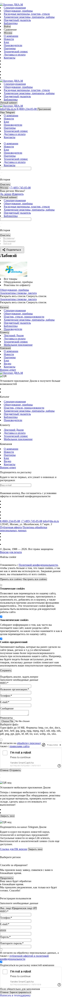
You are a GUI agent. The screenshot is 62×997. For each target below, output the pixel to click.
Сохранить (5, 670)
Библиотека (11, 23)
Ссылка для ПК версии (13, 849)
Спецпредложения (15, 7)
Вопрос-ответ (8, 369)
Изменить (18, 194)
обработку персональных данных (36, 743)
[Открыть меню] (0, 2)
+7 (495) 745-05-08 (31, 521)
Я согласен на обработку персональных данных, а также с (29, 955)
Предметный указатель (17, 20)
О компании (11, 36)
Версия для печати (11, 552)
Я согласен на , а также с (29, 745)
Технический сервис (16, 51)
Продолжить (6, 878)
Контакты (9, 57)
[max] (6, 71)
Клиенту (4, 332)
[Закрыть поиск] (0, 175)
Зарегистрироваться (20, 992)
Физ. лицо (5, 908)
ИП (35, 908)
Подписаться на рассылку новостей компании (27, 965)
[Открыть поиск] (1, 2)
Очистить (5, 184)
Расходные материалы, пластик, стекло (27, 13)
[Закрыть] (0, 583)
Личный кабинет (8, 102)
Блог (6, 42)
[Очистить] (1, 172)
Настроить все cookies (35, 579)
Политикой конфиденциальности (38, 564)
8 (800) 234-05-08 (10, 521)
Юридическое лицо (22, 908)
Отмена (4, 992)
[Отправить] (0, 172)
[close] (60, 745)
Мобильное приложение (18, 344)
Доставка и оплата (14, 54)
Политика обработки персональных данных (23, 529)
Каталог (4, 307)
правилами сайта (19, 746)
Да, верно (5, 194)
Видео (7, 363)
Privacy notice (52, 745)
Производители (13, 45)
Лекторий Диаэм (14, 335)
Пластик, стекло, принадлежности (24, 316)
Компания (5, 348)
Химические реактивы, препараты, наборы (29, 17)
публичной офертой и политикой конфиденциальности (24, 957)
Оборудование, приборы (18, 10)
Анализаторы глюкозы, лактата (18, 293)
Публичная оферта (11, 527)
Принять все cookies (11, 579)
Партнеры (10, 48)
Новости (9, 39)
